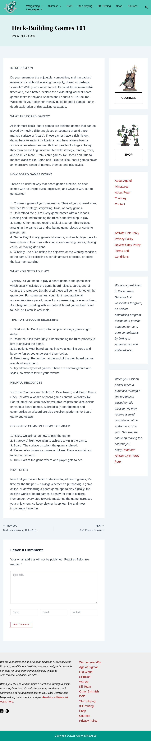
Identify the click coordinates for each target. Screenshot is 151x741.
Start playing (85, 6)
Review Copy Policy (128, 244)
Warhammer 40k (90, 662)
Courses (132, 6)
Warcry (83, 681)
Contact (120, 204)
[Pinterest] (7, 711)
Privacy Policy (124, 239)
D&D (69, 6)
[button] (146, 7)
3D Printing (104, 6)
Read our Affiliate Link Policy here (127, 455)
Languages (32, 9)
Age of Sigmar (88, 667)
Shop (119, 6)
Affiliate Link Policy (127, 233)
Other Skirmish (89, 691)
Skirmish (53, 6)
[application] (41, 6)
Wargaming (33, 6)
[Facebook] (2, 711)
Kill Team (85, 686)
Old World (85, 672)
